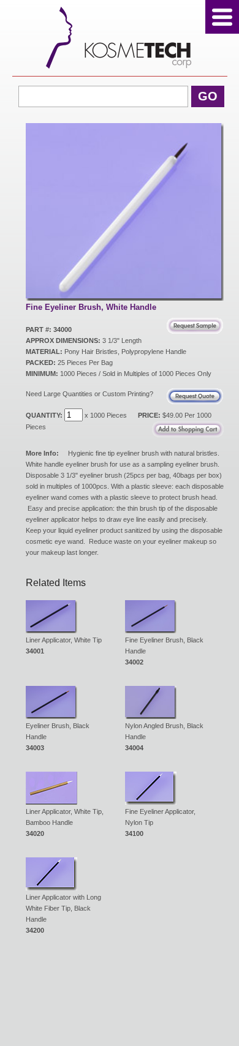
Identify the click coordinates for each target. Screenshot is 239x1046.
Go (208, 96)
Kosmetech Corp (119, 37)
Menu (222, 17)
